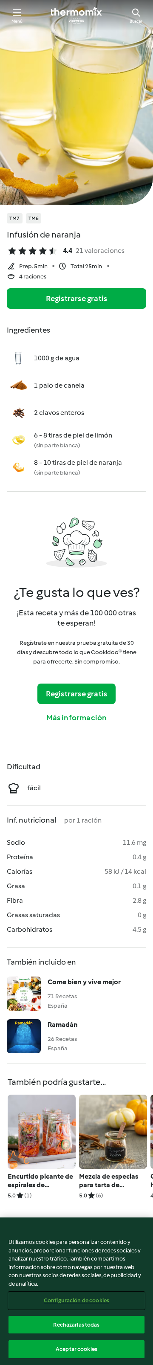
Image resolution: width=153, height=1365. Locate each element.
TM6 (33, 218)
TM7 (14, 218)
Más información (76, 717)
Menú (17, 21)
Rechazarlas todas (76, 1325)
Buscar (136, 21)
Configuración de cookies (76, 1300)
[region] (76, 1291)
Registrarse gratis (77, 298)
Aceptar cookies (76, 1349)
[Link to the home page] (76, 15)
